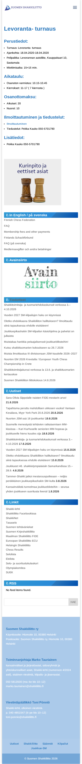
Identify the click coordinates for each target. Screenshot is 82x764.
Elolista (10, 558)
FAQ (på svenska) (15, 243)
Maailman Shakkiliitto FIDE (22, 536)
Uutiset (14, 743)
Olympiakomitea (15, 567)
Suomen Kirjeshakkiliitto (20, 531)
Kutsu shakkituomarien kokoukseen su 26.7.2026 (34, 347)
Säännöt (48, 743)
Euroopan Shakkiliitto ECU (22, 540)
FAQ (7, 225)
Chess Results (14, 549)
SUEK (9, 572)
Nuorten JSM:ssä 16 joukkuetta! (25, 418)
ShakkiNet (12, 518)
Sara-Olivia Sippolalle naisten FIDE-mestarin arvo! (36, 397)
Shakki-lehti (13, 508)
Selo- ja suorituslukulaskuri (22, 563)
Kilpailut (63, 743)
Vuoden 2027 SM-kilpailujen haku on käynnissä (32, 315)
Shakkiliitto (31, 743)
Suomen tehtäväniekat (19, 526)
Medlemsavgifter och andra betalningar (27, 249)
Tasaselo (11, 522)
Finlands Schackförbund (18, 237)
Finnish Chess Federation (19, 219)
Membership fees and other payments (27, 231)
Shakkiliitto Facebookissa (21, 513)
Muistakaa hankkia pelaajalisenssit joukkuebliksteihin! (36, 341)
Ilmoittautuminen (17, 123)
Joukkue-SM (39, 748)
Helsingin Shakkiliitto (18, 545)
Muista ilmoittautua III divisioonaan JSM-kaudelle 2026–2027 (40, 353)
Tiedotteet (17, 300)
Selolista (11, 554)
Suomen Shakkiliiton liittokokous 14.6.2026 (29, 380)
